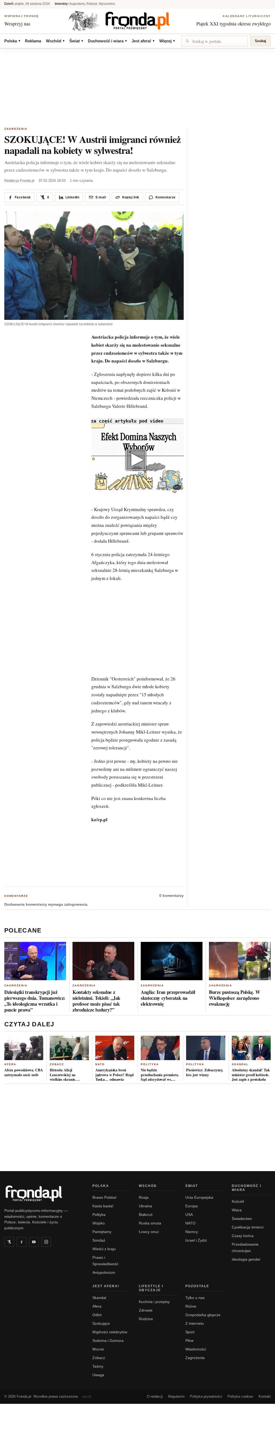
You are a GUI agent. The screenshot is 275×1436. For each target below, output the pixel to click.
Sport (189, 1332)
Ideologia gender (246, 1259)
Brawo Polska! (104, 1197)
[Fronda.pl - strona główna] (41, 1193)
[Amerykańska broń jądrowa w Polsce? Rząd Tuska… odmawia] (114, 1048)
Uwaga (98, 1375)
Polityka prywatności (206, 1396)
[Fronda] (137, 20)
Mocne (98, 1349)
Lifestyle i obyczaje (151, 1288)
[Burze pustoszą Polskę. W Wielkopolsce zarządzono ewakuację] (240, 961)
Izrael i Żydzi (196, 1240)
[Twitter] (9, 1242)
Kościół (238, 1201)
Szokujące (101, 1323)
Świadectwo (242, 1218)
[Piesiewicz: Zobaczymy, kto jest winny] (205, 1048)
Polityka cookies (240, 1396)
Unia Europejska (199, 1197)
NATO (100, 1064)
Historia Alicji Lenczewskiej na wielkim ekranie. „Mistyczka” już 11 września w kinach (65, 1074)
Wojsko (98, 1223)
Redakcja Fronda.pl (19, 181)
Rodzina (146, 1319)
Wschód (55, 41)
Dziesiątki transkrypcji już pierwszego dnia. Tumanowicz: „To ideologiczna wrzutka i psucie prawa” (34, 1001)
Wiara (237, 1210)
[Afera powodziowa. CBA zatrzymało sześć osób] (23, 1048)
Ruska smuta (150, 1223)
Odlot (97, 1315)
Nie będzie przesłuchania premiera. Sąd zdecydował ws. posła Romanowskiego (160, 1074)
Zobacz (57, 1064)
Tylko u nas (195, 1298)
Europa (191, 1206)
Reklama (33, 41)
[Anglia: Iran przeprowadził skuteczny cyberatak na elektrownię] (171, 961)
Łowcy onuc (149, 1232)
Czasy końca (243, 1236)
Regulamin (176, 1396)
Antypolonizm (103, 1272)
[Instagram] (46, 1242)
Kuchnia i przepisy (154, 1302)
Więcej (167, 41)
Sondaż (98, 1240)
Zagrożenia (15, 128)
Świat (76, 41)
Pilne (189, 1340)
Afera (10, 1064)
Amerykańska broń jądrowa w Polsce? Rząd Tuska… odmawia (114, 1074)
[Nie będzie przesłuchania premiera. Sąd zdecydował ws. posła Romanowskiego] (160, 1048)
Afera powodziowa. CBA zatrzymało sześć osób (23, 1072)
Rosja (144, 1197)
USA (189, 1214)
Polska (12, 41)
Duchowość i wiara (107, 41)
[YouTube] (34, 1242)
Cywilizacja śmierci (247, 1227)
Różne (190, 1306)
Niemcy (191, 1232)
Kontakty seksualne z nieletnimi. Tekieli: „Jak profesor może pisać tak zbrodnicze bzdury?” (96, 1001)
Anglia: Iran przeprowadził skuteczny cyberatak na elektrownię (168, 998)
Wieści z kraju (104, 1249)
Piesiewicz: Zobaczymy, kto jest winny (204, 1072)
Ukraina (145, 1206)
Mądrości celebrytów (109, 1332)
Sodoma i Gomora (108, 1340)
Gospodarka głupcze (202, 1315)
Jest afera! (143, 41)
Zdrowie (146, 1310)
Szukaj (260, 41)
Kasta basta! (103, 1206)
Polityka (150, 1064)
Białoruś (146, 1214)
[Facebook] (21, 1242)
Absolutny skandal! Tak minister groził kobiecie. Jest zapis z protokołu (251, 1074)
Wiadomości (195, 1349)
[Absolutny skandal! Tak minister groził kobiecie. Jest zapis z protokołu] (251, 1048)
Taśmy (97, 1366)
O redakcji (155, 1396)
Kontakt (265, 1396)
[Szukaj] (214, 41)
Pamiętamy (101, 1232)
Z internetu (194, 1323)
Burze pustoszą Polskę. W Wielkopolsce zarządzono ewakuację (234, 998)
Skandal (240, 1064)
